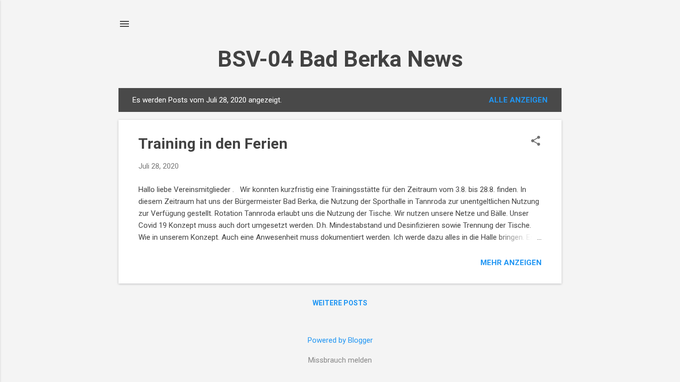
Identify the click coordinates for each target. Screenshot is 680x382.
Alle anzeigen (518, 100)
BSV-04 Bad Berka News (340, 59)
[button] (536, 142)
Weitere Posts (340, 303)
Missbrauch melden (340, 360)
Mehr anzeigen (511, 262)
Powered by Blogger (340, 340)
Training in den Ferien (213, 143)
